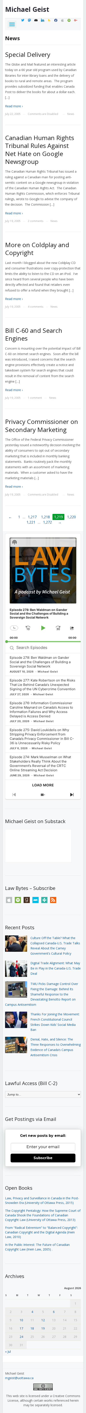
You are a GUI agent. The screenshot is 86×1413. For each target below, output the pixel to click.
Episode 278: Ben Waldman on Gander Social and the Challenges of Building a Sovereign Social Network (40, 661)
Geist (27, 9)
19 (43, 1328)
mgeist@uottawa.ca (19, 1378)
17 (21, 1328)
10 (21, 1320)
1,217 (32, 517)
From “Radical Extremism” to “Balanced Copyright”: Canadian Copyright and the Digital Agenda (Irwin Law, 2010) (41, 1232)
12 (43, 1320)
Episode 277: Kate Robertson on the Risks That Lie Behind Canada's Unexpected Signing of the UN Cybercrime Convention (42, 684)
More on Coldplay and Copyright (37, 249)
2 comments (35, 221)
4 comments (35, 307)
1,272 (47, 522)
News (70, 114)
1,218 (45, 517)
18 (32, 1328)
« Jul (8, 1351)
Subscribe (43, 1158)
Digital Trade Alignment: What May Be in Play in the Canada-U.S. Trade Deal (55, 968)
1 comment (35, 398)
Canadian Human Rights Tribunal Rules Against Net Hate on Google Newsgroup (39, 149)
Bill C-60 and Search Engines (33, 334)
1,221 (30, 522)
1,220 (71, 517)
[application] (42, 587)
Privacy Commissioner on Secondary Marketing (41, 425)
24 (21, 1337)
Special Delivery (27, 54)
